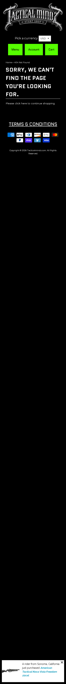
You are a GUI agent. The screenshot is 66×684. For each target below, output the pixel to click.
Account (33, 49)
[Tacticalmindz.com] (33, 29)
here (24, 103)
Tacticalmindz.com (36, 150)
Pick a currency (26, 38)
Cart (51, 49)
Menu (15, 49)
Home (9, 62)
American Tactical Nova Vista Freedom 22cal (39, 671)
